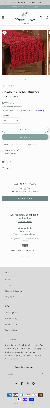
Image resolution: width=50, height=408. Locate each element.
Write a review (25, 198)
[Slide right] (30, 79)
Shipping (5, 106)
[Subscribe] (42, 374)
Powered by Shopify (31, 403)
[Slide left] (19, 79)
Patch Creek (22, 403)
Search (8, 285)
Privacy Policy (11, 324)
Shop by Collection (13, 291)
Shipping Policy (11, 313)
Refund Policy (11, 319)
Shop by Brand (11, 297)
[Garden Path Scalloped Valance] (25, 245)
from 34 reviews (25, 222)
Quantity (5, 115)
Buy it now (25, 137)
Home (7, 280)
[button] (3, 17)
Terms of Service (12, 330)
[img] (25, 218)
